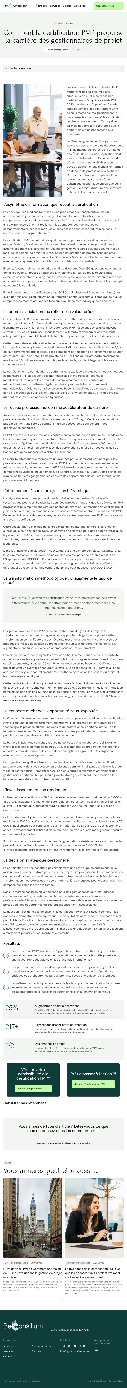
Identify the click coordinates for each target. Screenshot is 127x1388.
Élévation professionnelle (56, 49)
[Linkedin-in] (96, 1350)
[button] (63, 1102)
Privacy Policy (115, 1381)
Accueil (58, 23)
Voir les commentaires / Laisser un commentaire (63, 1143)
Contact (8, 1356)
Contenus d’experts (43, 1346)
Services (55, 5)
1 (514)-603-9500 (74, 1346)
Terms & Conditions (96, 1381)
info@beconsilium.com (76, 1351)
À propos (41, 5)
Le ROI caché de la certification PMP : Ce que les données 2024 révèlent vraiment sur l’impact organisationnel (93, 1273)
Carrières (79, 5)
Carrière (37, 1351)
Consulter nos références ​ (25, 1103)
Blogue (67, 5)
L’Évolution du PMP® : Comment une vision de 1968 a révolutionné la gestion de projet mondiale (32, 1273)
